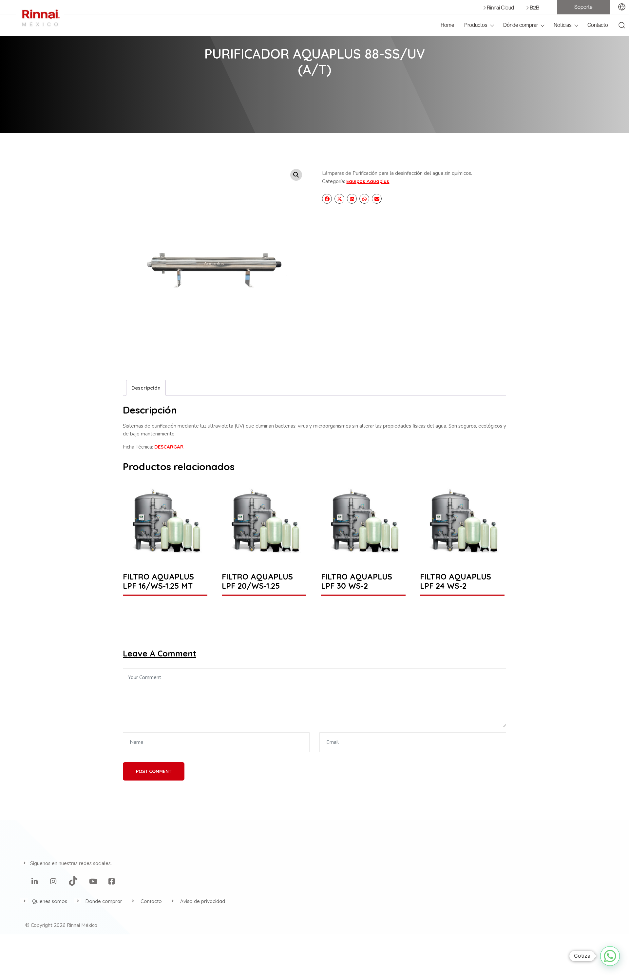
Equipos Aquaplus (367, 181)
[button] (296, 175)
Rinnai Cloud (500, 7)
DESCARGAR (168, 447)
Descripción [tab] (146, 388)
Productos (475, 25)
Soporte (583, 7)
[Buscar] (622, 25)
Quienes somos (49, 901)
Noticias (563, 25)
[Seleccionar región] (622, 7)
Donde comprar (104, 901)
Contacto (597, 25)
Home (447, 25)
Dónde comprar (520, 25)
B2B (534, 7)
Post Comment (153, 771)
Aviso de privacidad (202, 901)
